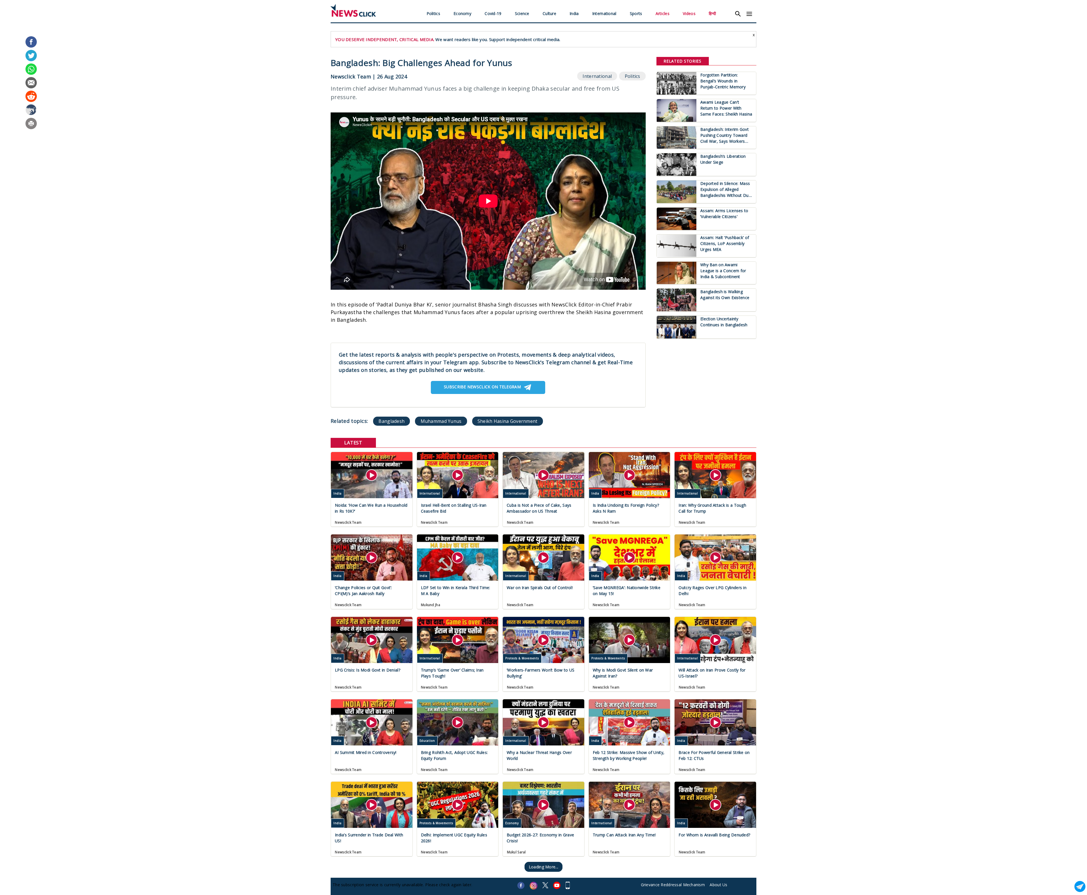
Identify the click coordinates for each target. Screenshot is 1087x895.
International (604, 13)
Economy (462, 13)
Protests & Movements (522, 658)
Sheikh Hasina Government (508, 421)
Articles (662, 13)
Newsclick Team (351, 76)
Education (427, 741)
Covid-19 (493, 13)
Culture (549, 13)
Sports (636, 13)
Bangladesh (391, 421)
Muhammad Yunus (441, 421)
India (574, 13)
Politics (433, 13)
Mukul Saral (516, 852)
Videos (689, 13)
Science (522, 13)
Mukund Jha (430, 604)
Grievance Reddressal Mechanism (673, 884)
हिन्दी (712, 13)
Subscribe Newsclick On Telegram (482, 386)
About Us (718, 884)
